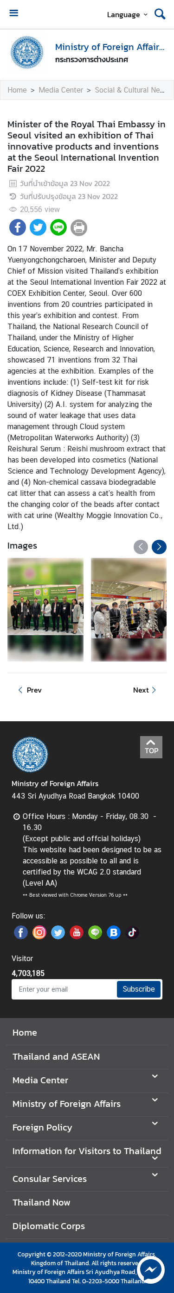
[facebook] (21, 936)
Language (123, 14)
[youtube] (76, 936)
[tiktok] (132, 936)
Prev (34, 689)
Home (17, 90)
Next (141, 689)
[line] (95, 936)
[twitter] (58, 936)
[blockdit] (113, 936)
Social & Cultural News (132, 90)
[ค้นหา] (160, 14)
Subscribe (138, 989)
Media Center (61, 90)
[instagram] (39, 936)
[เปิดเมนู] (13, 14)
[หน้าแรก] (27, 52)
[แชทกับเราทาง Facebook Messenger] (150, 1268)
